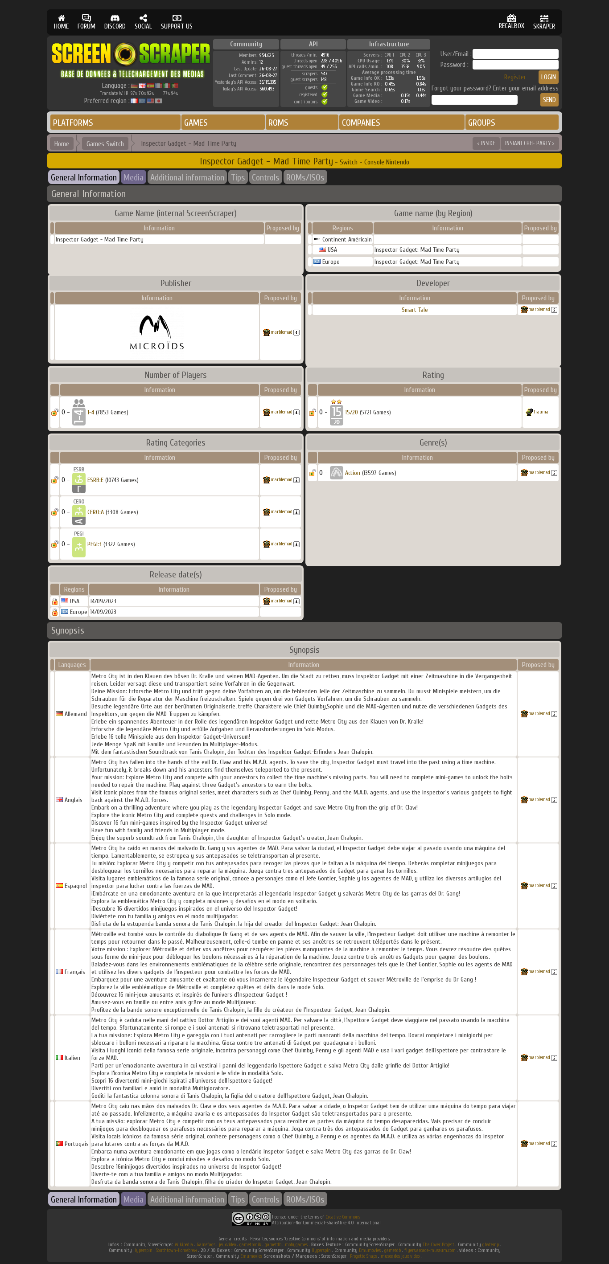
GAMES (196, 122)
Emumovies (370, 1250)
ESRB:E (95, 480)
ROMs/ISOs (305, 177)
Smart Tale (415, 310)
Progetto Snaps (363, 1256)
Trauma (540, 412)
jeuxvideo (227, 1245)
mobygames (296, 1245)
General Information (84, 177)
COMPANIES (361, 123)
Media (133, 177)
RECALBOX (511, 26)
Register (515, 77)
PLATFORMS (73, 122)
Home (61, 144)
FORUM (86, 26)
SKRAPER (544, 26)
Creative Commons (342, 1217)
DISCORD (115, 26)
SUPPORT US (177, 26)
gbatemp (490, 1245)
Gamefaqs (206, 1245)
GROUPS (481, 123)
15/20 (351, 412)
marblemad (281, 332)
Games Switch (105, 144)
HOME (61, 26)
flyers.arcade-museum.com (430, 1250)
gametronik (250, 1245)
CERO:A (95, 512)
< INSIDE (486, 143)
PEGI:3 (94, 544)
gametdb (273, 1245)
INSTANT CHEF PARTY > (530, 143)
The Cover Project (438, 1245)
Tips (238, 177)
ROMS (278, 122)
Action (352, 473)
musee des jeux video (400, 1256)
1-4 (90, 412)
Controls (266, 177)
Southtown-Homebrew (176, 1250)
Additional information (187, 177)
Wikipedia (184, 1245)
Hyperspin (142, 1250)
